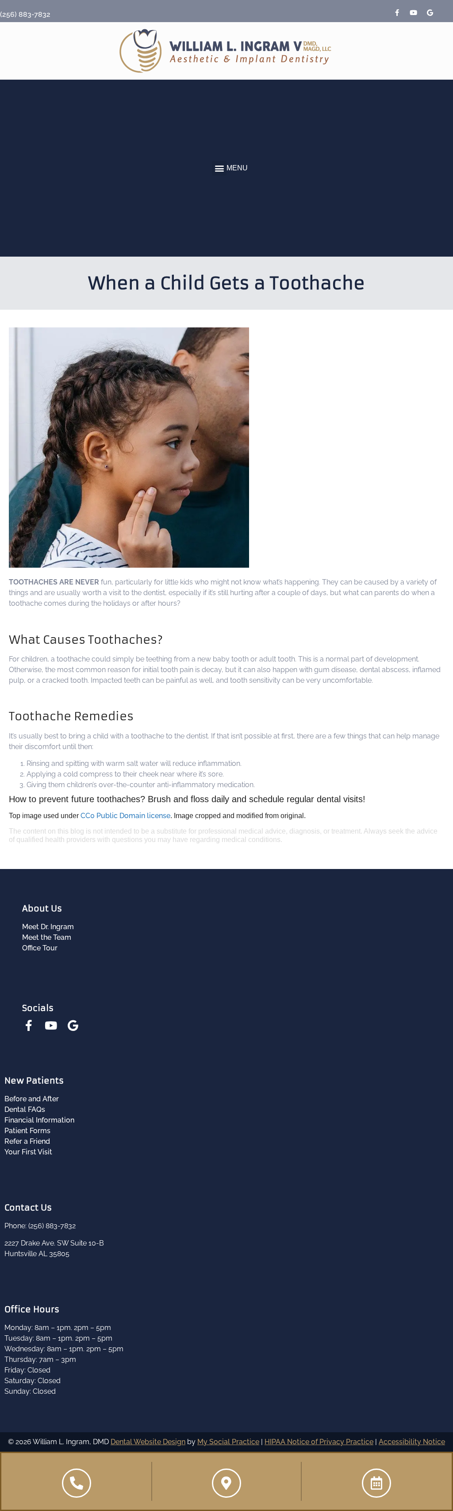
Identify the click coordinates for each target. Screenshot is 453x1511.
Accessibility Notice (412, 1442)
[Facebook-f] (397, 12)
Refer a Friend (27, 1141)
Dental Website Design (148, 1442)
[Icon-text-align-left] (446, 12)
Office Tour (40, 948)
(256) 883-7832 (25, 14)
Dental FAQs (24, 1109)
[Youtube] (413, 12)
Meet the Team (46, 937)
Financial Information (39, 1120)
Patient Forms (27, 1131)
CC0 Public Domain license (125, 815)
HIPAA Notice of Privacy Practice (319, 1442)
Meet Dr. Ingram (48, 927)
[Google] (430, 12)
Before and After (31, 1099)
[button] (219, 168)
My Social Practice (228, 1442)
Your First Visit (28, 1152)
